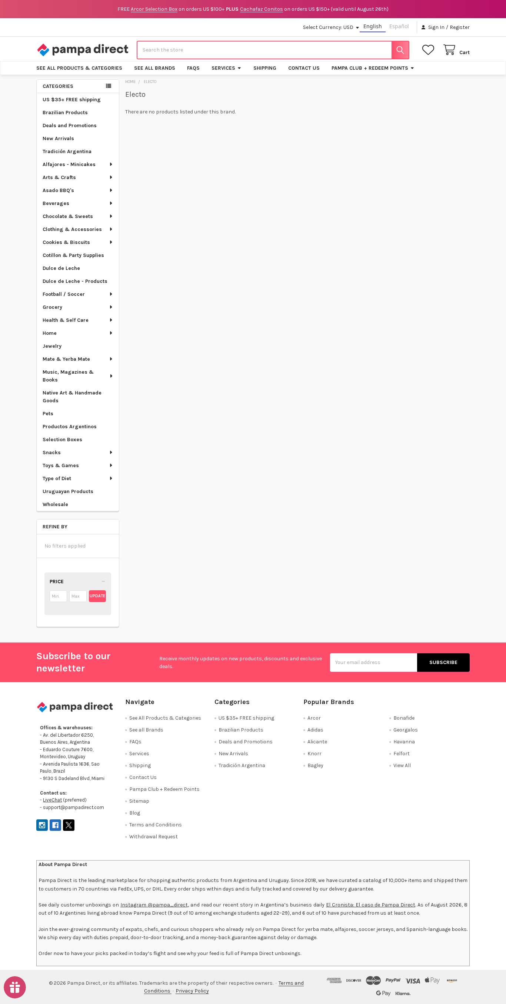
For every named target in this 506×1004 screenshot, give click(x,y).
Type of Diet (57, 478)
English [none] (372, 26)
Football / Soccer (64, 294)
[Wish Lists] (429, 50)
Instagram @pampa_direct (154, 905)
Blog (134, 813)
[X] (68, 825)
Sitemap (139, 801)
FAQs (193, 68)
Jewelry (52, 346)
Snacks (52, 452)
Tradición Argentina (67, 151)
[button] (78, 581)
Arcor (314, 718)
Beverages (56, 203)
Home (50, 333)
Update (97, 596)
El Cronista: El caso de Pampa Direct (370, 905)
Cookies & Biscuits (66, 242)
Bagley (315, 765)
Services (223, 68)
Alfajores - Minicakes (69, 164)
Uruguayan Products (68, 491)
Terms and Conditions (155, 825)
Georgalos (405, 730)
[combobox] (273, 50)
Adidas (315, 730)
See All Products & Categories (79, 68)
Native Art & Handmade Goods (72, 397)
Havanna (404, 742)
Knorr (314, 753)
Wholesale (55, 504)
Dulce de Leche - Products (75, 281)
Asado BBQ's (58, 190)
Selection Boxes (62, 439)
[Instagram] (42, 825)
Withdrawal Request (153, 836)
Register (460, 27)
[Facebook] (55, 825)
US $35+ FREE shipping (72, 99)
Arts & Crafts (59, 177)
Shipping (264, 68)
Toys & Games (61, 465)
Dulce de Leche (61, 268)
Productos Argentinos (70, 426)
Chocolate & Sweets (68, 216)
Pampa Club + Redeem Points (370, 68)
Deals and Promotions (70, 125)
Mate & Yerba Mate (66, 359)
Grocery (52, 307)
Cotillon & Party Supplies (73, 255)
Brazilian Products (65, 112)
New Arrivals (58, 138)
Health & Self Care (66, 320)
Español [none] (399, 26)
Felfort (401, 753)
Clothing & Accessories (72, 229)
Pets (48, 413)
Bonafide (404, 718)
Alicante (317, 742)
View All (402, 765)
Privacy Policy (192, 991)
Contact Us (304, 68)
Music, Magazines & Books (68, 376)
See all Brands (154, 68)
